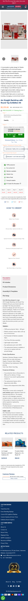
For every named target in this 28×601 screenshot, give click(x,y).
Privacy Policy (4, 543)
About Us (3, 527)
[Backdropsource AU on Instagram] (16, 586)
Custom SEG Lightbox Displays (9, 514)
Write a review (14, 478)
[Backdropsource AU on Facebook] (11, 586)
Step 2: (5, 124)
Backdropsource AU (15, 591)
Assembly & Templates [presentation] (10, 291)
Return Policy (4, 532)
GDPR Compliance (6, 538)
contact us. (7, 378)
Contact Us (4, 529)
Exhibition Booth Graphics (7, 519)
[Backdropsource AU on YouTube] (19, 586)
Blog (13, 581)
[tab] (10, 278)
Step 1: (5, 113)
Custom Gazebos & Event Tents (9, 517)
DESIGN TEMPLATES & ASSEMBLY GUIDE (15, 149)
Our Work (18, 581)
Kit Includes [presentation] (6, 282)
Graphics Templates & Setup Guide (12, 145)
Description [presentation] (6, 278)
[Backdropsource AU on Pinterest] (13, 586)
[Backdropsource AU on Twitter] (8, 586)
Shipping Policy (5, 535)
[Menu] (3, 7)
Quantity (6, 120)
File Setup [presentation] (6, 296)
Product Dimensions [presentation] (9, 287)
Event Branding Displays (7, 511)
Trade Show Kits (5, 509)
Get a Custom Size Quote (10, 153)
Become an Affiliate (6, 540)
